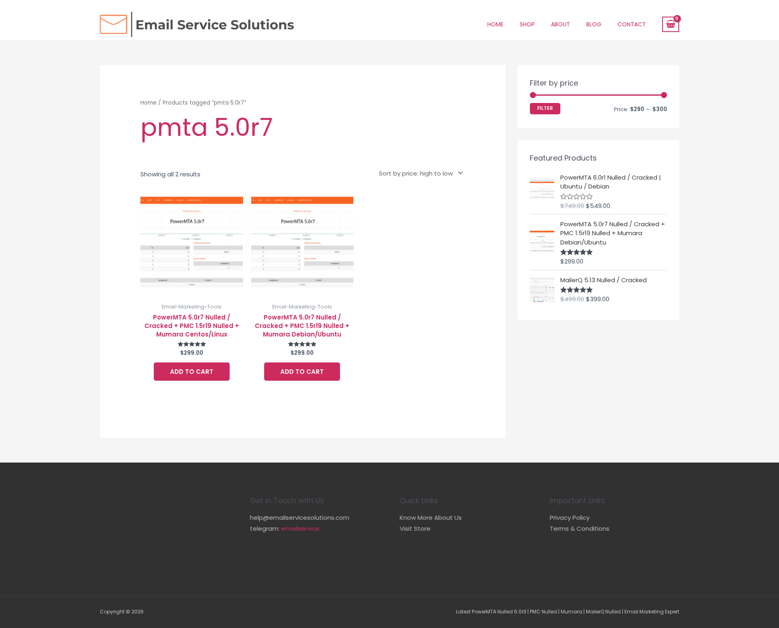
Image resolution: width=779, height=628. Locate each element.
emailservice (300, 528)
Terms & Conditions (579, 528)
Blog (593, 24)
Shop (527, 24)
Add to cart (191, 371)
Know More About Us (431, 517)
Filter (545, 108)
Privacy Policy (570, 517)
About (560, 24)
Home (495, 24)
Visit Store (415, 528)
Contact (632, 24)
